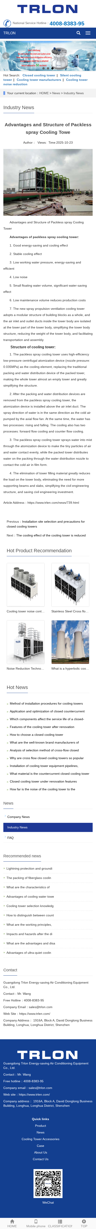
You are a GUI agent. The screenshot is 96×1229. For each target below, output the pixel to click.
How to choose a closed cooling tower (36, 734)
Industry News (74, 93)
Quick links (40, 1119)
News (56, 93)
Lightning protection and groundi (29, 868)
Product (40, 1125)
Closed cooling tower (39, 75)
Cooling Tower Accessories (40, 1139)
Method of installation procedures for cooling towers (46, 703)
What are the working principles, (29, 924)
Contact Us (40, 1159)
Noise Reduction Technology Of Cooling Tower (39, 668)
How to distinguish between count (30, 915)
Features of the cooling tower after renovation (42, 727)
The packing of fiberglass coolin (28, 878)
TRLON (9, 33)
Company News (18, 817)
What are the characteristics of (28, 887)
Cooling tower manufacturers (39, 80)
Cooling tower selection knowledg (30, 906)
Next (90, 55)
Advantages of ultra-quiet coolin (28, 952)
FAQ (10, 838)
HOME (44, 93)
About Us (40, 1152)
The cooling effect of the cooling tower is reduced (51, 535)
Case (40, 1145)
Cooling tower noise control (26, 611)
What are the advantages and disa (30, 943)
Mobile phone (36, 1226)
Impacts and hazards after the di (29, 934)
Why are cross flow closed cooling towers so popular (47, 758)
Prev (5, 55)
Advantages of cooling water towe (30, 896)
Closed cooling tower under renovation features (43, 781)
